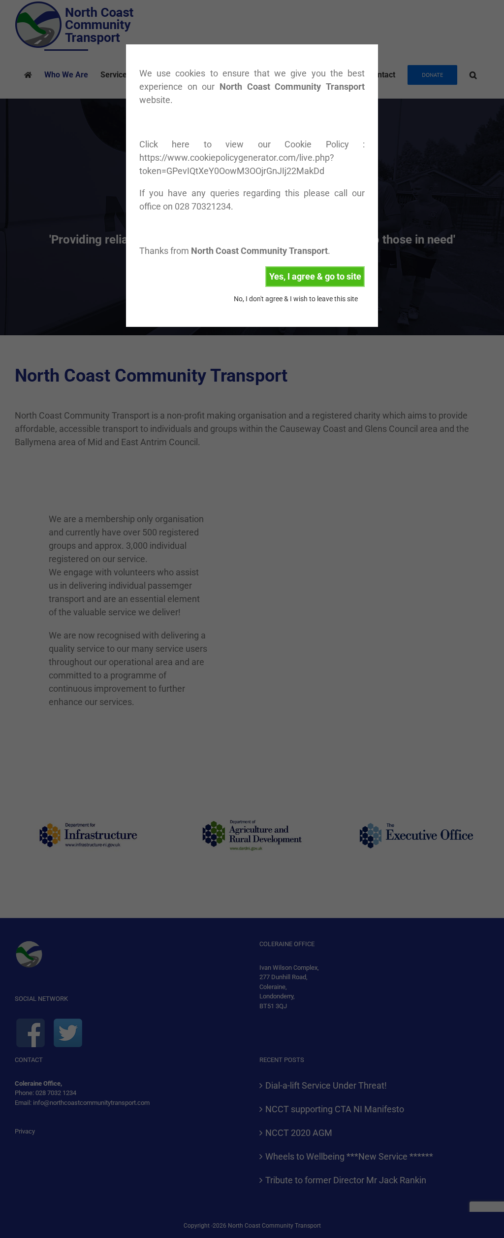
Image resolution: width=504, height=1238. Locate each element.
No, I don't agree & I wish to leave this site (296, 299)
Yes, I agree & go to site (315, 276)
